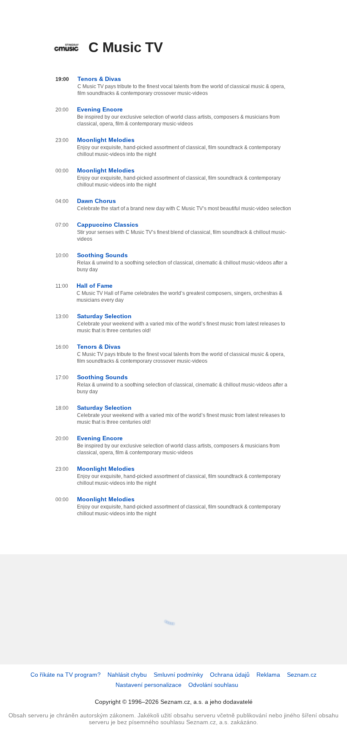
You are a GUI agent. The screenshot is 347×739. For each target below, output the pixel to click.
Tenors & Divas (99, 78)
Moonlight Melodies (106, 139)
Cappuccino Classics (107, 224)
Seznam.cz (302, 674)
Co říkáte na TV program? (65, 674)
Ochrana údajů (230, 674)
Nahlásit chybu (127, 674)
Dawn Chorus (96, 200)
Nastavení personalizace (149, 684)
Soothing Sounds (102, 255)
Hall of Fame (95, 285)
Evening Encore (100, 109)
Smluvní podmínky (178, 674)
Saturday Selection (104, 316)
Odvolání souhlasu (213, 684)
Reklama (268, 674)
